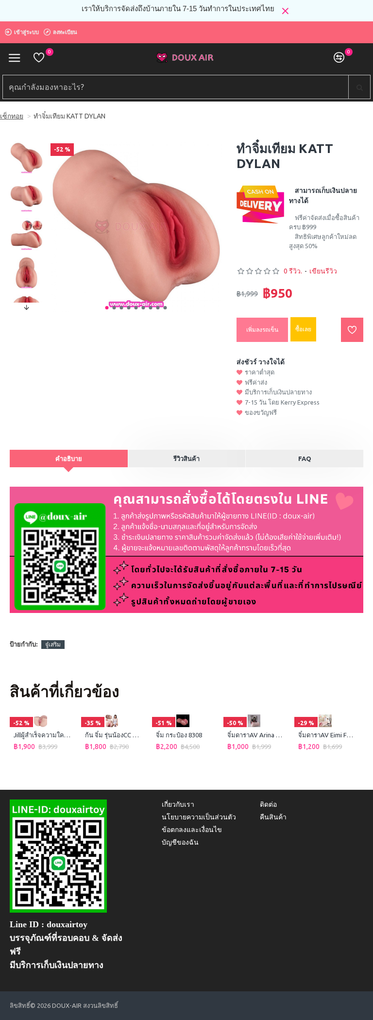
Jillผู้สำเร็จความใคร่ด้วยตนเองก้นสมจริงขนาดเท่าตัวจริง (42, 734)
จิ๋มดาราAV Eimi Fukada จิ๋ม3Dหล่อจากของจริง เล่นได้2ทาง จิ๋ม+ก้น (327, 734)
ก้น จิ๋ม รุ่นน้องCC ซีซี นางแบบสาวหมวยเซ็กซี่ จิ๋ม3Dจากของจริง (114, 734)
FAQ (304, 458)
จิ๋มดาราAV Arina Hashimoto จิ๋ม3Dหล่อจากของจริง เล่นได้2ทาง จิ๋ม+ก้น (256, 734)
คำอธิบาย (68, 458)
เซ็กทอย (11, 116)
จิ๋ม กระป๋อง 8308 (179, 734)
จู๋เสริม (53, 644)
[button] (107, 307)
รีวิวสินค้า (186, 458)
